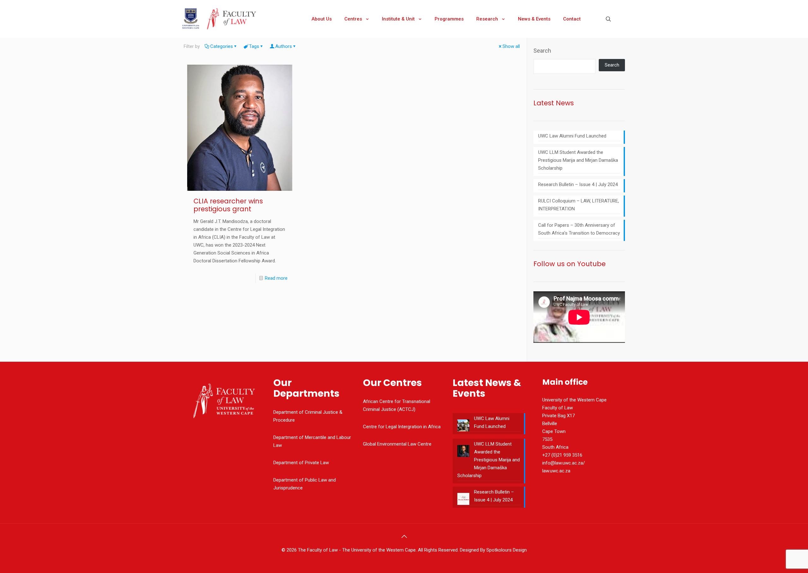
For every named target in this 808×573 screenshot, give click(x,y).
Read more (276, 278)
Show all (511, 46)
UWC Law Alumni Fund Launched (572, 136)
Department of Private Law (301, 462)
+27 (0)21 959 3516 (562, 455)
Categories (221, 46)
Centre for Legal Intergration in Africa (402, 427)
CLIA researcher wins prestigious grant (228, 204)
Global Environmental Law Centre (397, 444)
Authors (283, 46)
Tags (254, 46)
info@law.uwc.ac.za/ (563, 463)
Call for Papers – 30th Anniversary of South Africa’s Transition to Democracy (579, 229)
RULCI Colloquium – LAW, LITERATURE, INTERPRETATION (578, 205)
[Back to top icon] (404, 536)
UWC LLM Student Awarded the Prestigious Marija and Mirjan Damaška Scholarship (578, 160)
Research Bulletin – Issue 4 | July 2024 (578, 184)
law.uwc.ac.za (556, 471)
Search (542, 50)
